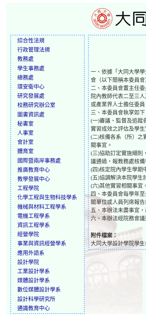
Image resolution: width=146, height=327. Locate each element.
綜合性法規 (30, 40)
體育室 (25, 151)
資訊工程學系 (33, 225)
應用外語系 (30, 253)
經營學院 (28, 234)
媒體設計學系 (33, 280)
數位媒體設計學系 (39, 289)
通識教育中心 (33, 308)
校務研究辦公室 (36, 105)
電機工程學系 (33, 216)
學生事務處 (30, 68)
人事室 (25, 133)
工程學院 (28, 188)
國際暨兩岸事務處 (39, 161)
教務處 (25, 59)
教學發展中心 (33, 179)
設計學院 (28, 262)
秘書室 (25, 124)
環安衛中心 (30, 87)
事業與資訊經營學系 (41, 243)
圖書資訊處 (30, 114)
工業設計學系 (33, 271)
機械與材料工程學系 (41, 207)
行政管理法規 (33, 50)
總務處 (25, 77)
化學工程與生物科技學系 (47, 197)
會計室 (25, 142)
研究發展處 (30, 96)
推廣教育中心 (33, 170)
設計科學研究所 (36, 299)
